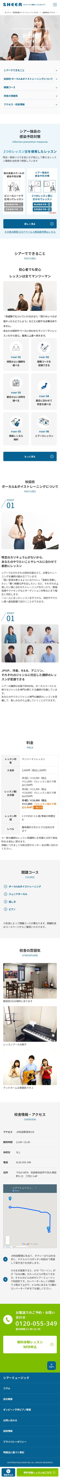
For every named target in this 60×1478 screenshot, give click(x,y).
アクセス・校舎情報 (14, 104)
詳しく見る (29, 223)
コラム (6, 1388)
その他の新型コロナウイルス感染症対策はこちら (30, 232)
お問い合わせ (10, 1420)
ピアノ (12, 909)
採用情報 (8, 1431)
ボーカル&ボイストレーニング (25, 886)
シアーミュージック (16, 1378)
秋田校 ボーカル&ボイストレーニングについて (28, 79)
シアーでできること (14, 70)
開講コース (9, 87)
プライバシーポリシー (15, 1441)
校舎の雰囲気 (11, 96)
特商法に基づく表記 (13, 1452)
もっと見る (29, 456)
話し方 (12, 901)
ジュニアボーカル (18, 894)
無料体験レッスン (30, 1344)
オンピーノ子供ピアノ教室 (17, 1409)
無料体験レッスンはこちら (38, 1472)
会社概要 (8, 1399)
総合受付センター (31, 845)
